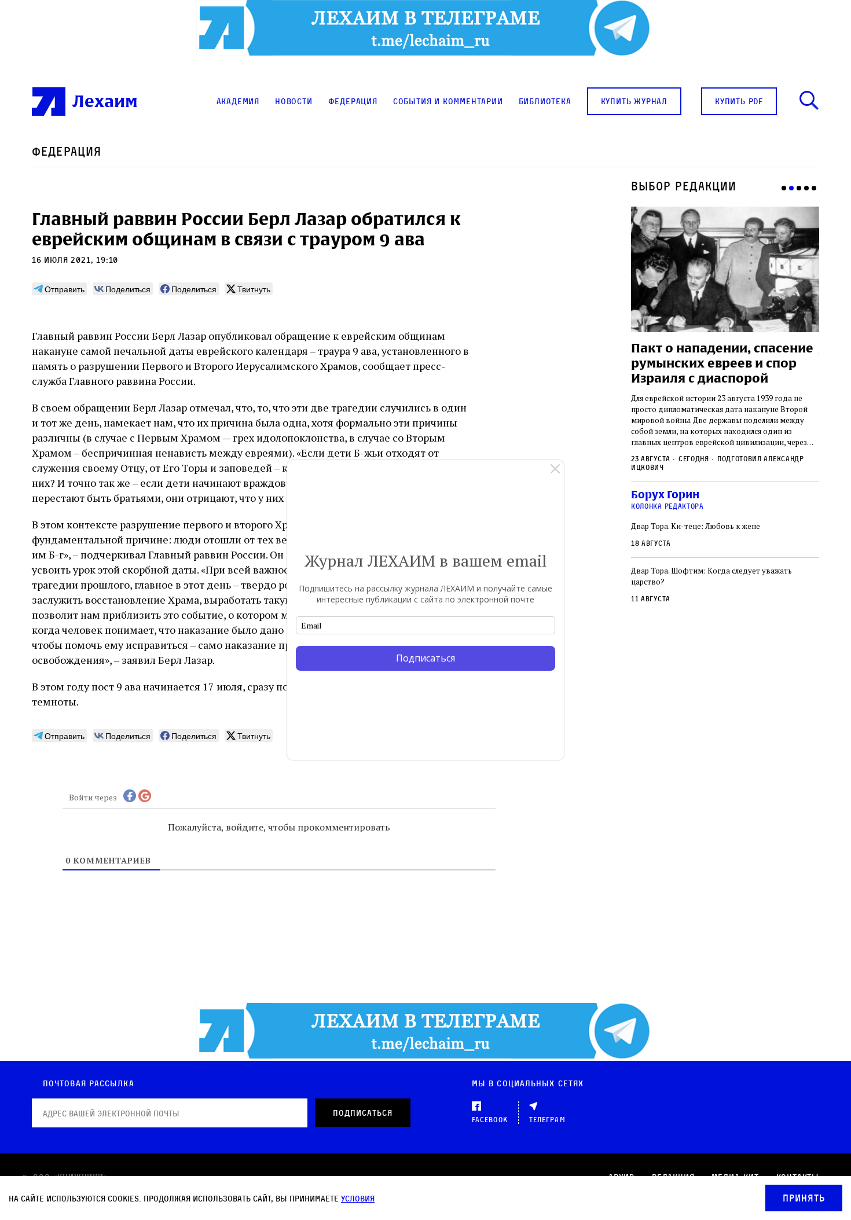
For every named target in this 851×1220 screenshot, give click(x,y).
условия (358, 1198)
